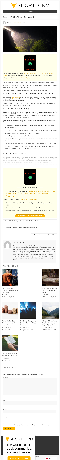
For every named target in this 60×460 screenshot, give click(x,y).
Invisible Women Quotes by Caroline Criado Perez (10, 355)
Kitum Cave (15, 99)
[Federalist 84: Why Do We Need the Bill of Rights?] (50, 270)
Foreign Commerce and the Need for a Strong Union (21, 227)
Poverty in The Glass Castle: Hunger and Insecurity (8, 323)
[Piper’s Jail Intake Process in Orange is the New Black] (10, 270)
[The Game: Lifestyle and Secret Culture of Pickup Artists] (28, 303)
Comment (6, 377)
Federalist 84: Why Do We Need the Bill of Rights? (49, 290)
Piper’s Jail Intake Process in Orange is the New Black (10, 290)
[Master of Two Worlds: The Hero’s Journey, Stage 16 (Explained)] (50, 303)
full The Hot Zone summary (29, 199)
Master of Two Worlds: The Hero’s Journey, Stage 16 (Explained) (49, 323)
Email (5, 409)
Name (5, 400)
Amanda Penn (48, 327)
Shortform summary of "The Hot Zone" (35, 73)
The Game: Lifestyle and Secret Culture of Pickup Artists (28, 323)
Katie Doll (6, 358)
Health (33, 221)
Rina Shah (47, 294)
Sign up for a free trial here (21, 78)
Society (37, 221)
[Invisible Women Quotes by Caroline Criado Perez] (10, 336)
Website (5, 418)
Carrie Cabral (17, 23)
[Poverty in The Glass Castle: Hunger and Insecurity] (10, 303)
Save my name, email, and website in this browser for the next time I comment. (26, 425)
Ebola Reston (16, 97)
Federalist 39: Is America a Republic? (44, 235)
